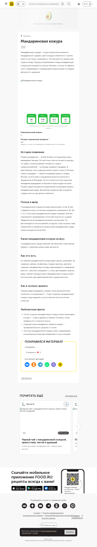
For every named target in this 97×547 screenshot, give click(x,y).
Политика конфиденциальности (53, 513)
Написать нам (49, 525)
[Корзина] (79, 4)
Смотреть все (71, 396)
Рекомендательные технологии (61, 515)
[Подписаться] (66, 404)
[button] (77, 426)
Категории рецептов (48, 518)
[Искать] (68, 4)
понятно (70, 532)
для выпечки (26, 379)
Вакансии (48, 515)
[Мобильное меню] (6, 4)
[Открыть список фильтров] (62, 3)
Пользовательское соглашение (33, 515)
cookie (35, 533)
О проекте (36, 513)
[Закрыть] (82, 516)
